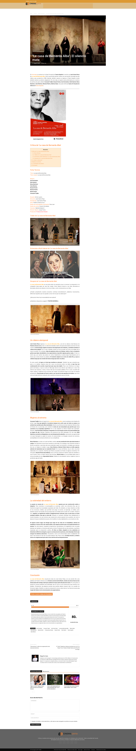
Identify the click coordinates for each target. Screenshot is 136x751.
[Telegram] (41, 69)
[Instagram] (41, 665)
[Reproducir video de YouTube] (54, 232)
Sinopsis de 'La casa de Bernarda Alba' (42, 158)
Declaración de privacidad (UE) (60, 749)
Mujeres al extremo (36, 161)
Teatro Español (39, 85)
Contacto (93, 749)
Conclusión (34, 165)
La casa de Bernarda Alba (63, 628)
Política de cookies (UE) (72, 749)
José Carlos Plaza (54, 628)
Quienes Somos (87, 749)
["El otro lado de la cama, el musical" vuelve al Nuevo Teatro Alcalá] (71, 679)
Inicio (31, 13)
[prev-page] (31, 692)
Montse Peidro (40, 630)
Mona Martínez (33, 630)
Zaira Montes (33, 631)
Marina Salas (72, 628)
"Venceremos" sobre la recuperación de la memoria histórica (40, 647)
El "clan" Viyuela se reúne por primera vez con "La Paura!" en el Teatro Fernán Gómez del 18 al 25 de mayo (68, 648)
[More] (47, 69)
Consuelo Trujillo (46, 628)
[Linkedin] (38, 69)
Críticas (35, 13)
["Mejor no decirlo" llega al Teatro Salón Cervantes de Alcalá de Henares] (38, 679)
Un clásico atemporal (36, 160)
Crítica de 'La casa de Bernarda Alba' (40, 151)
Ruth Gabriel (63, 630)
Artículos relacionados (36, 671)
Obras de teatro (41, 13)
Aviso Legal (80, 749)
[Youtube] (75, 742)
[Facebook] (31, 69)
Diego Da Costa (37, 63)
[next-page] (33, 692)
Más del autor (46, 671)
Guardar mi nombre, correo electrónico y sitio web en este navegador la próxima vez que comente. (54, 721)
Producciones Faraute (49, 630)
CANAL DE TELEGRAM (46, 594)
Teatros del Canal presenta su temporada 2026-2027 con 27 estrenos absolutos (53, 687)
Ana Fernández (39, 628)
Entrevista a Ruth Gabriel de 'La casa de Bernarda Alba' (46, 156)
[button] (99, 1)
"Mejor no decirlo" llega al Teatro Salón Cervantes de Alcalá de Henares (37, 687)
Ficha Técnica (36, 153)
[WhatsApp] (44, 69)
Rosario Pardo (57, 630)
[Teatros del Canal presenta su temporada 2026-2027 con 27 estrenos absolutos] (55, 679)
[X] (34, 69)
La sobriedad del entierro (37, 163)
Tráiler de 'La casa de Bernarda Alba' (41, 154)
